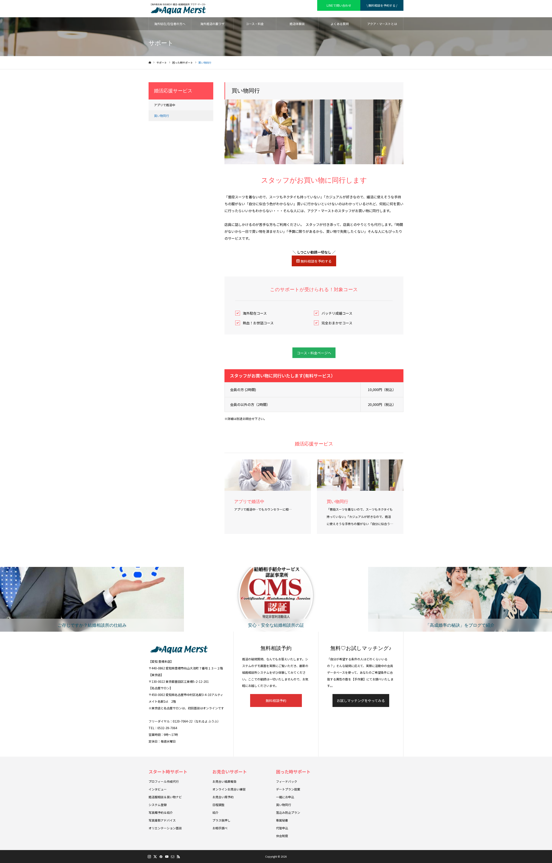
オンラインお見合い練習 (229, 789)
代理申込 (282, 828)
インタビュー (158, 789)
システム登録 (158, 805)
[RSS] (178, 856)
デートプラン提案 (288, 789)
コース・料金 (255, 24)
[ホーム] (150, 62)
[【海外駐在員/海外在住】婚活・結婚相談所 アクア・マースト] (178, 8)
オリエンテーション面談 (165, 828)
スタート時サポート (168, 771)
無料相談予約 (276, 700)
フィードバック (286, 781)
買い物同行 (161, 116)
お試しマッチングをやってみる (361, 700)
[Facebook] (161, 856)
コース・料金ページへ (314, 352)
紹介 (215, 812)
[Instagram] (149, 856)
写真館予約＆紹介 (161, 812)
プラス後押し (221, 820)
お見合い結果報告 (224, 781)
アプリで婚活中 (164, 105)
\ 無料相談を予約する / (382, 5)
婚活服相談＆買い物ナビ (165, 797)
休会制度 (282, 836)
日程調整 (218, 805)
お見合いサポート (229, 771)
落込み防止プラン (288, 812)
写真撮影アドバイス (162, 820)
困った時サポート (293, 771)
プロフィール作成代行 (164, 781)
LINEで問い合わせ (338, 5)
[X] (155, 856)
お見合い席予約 (223, 797)
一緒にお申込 (285, 797)
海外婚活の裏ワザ (212, 24)
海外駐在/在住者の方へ (169, 24)
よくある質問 (340, 24)
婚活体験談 (297, 24)
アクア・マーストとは (382, 24)
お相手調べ (219, 828)
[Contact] (172, 856)
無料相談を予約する (316, 261)
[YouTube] (167, 856)
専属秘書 (282, 820)
